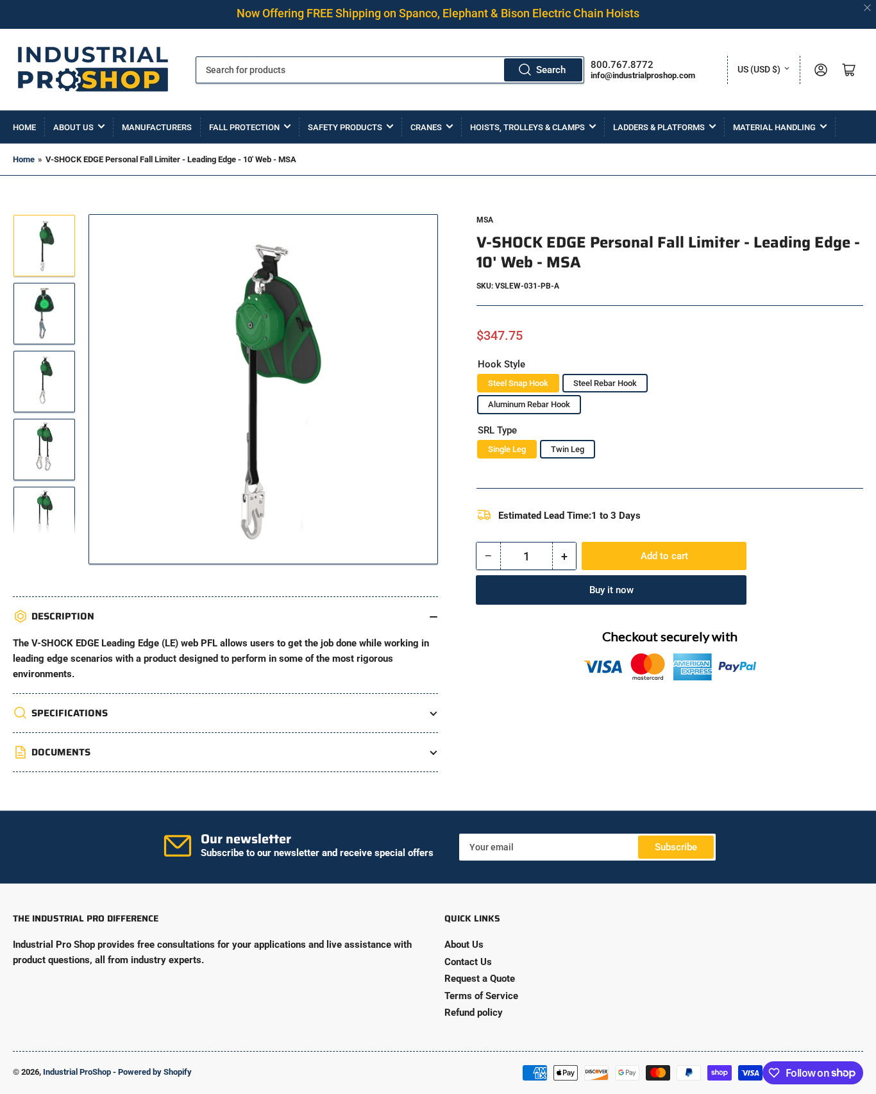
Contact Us (468, 962)
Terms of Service (481, 996)
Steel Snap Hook (518, 383)
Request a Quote (479, 978)
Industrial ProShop (77, 1072)
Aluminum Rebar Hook (529, 404)
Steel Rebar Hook (605, 383)
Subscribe (676, 847)
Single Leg (507, 449)
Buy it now (611, 590)
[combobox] (390, 69)
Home (24, 127)
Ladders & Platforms (659, 127)
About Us (73, 127)
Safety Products (345, 127)
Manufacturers (157, 127)
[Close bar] (868, 8)
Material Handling (774, 127)
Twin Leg (567, 449)
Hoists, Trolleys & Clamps (527, 127)
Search (551, 70)
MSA (484, 219)
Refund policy (473, 1012)
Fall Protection (244, 127)
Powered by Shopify (155, 1072)
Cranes (426, 127)
